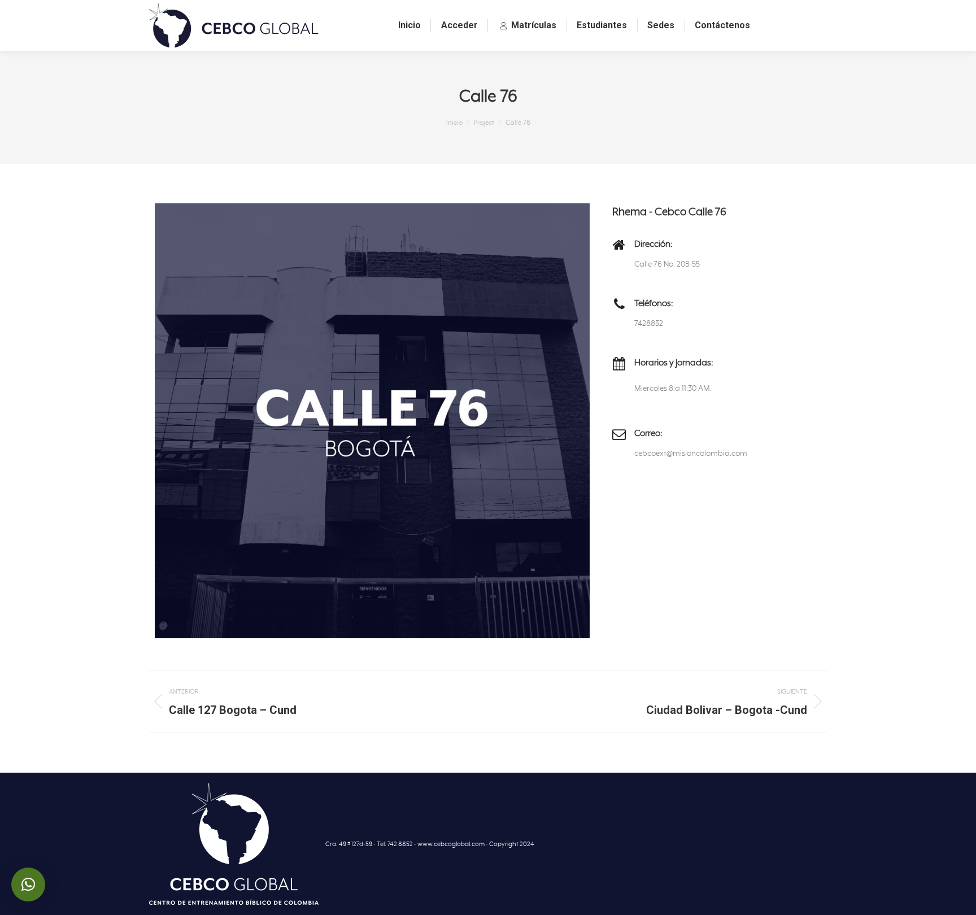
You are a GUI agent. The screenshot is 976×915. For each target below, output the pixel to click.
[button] (28, 884)
